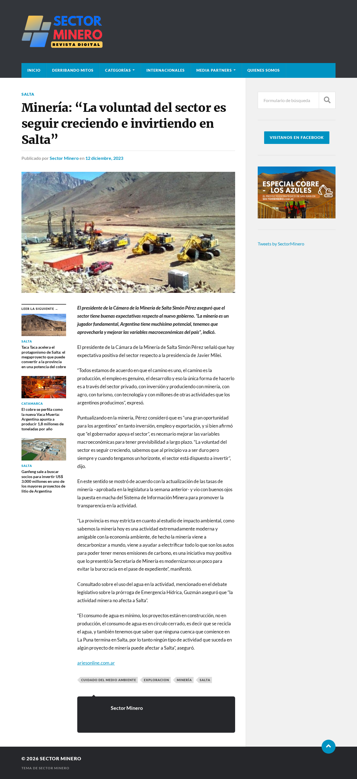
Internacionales (165, 70)
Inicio (33, 70)
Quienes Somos (263, 70)
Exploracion (156, 680)
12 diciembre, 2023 (104, 158)
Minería (184, 680)
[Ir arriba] (329, 747)
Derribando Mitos (72, 70)
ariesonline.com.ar (96, 663)
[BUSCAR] (327, 100)
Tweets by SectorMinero (281, 243)
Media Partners (214, 70)
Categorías (118, 70)
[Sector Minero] (178, 31)
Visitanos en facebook (297, 137)
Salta (27, 94)
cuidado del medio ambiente (108, 680)
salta (205, 680)
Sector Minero (64, 158)
